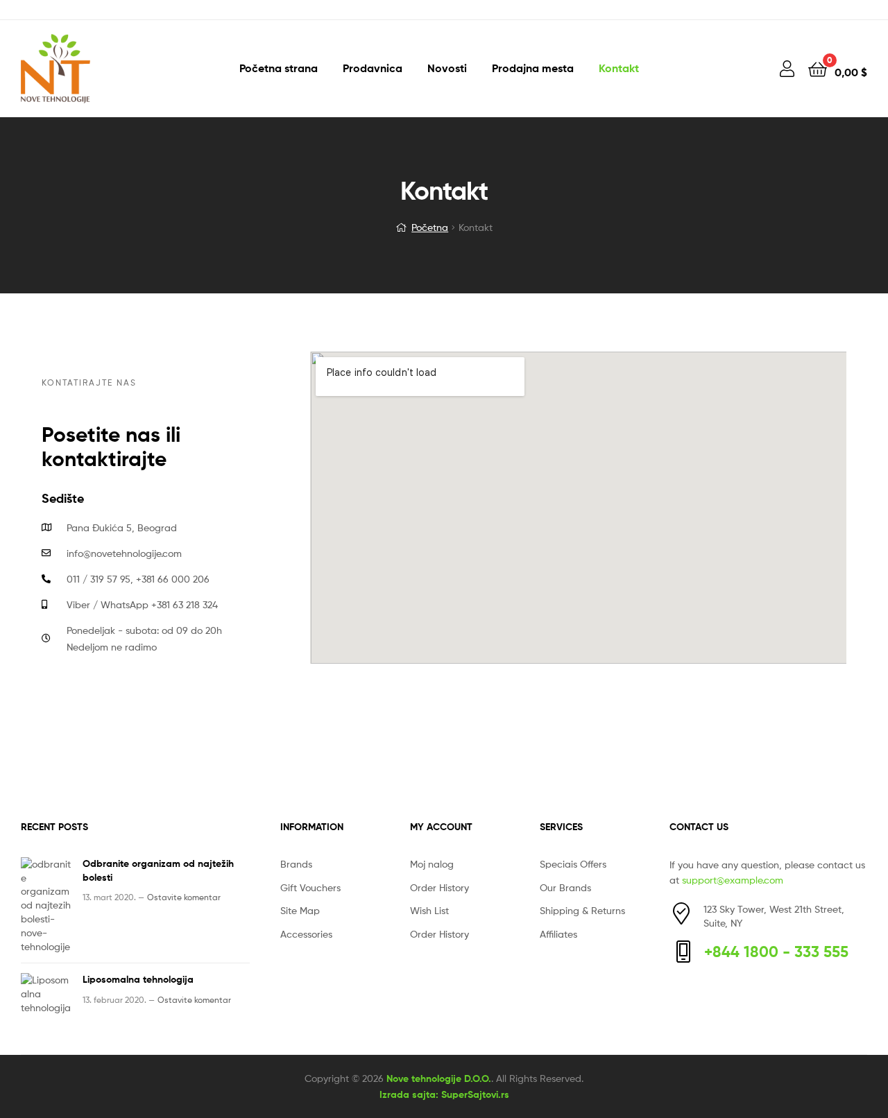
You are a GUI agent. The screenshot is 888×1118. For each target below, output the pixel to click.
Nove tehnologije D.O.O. (438, 1078)
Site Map (300, 910)
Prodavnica (372, 68)
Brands (296, 864)
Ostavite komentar (184, 897)
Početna (429, 227)
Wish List (429, 910)
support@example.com (732, 880)
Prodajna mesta (533, 68)
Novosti (447, 68)
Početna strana (278, 68)
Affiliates (558, 934)
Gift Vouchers (310, 887)
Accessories (306, 934)
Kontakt (619, 68)
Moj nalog (432, 864)
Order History (439, 887)
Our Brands (565, 887)
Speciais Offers (573, 864)
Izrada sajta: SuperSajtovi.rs (444, 1094)
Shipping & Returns (582, 910)
